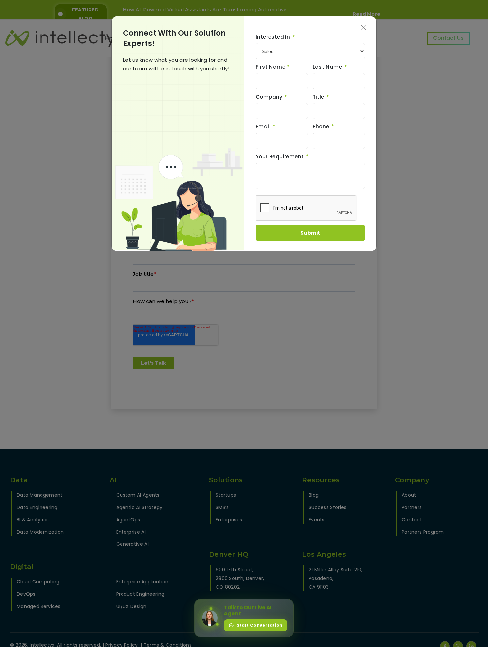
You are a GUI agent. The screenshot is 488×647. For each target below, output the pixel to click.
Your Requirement (282, 156)
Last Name (330, 66)
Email (266, 126)
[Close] (363, 28)
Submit (310, 232)
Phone (323, 126)
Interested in (275, 37)
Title (321, 96)
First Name (273, 66)
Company (271, 96)
